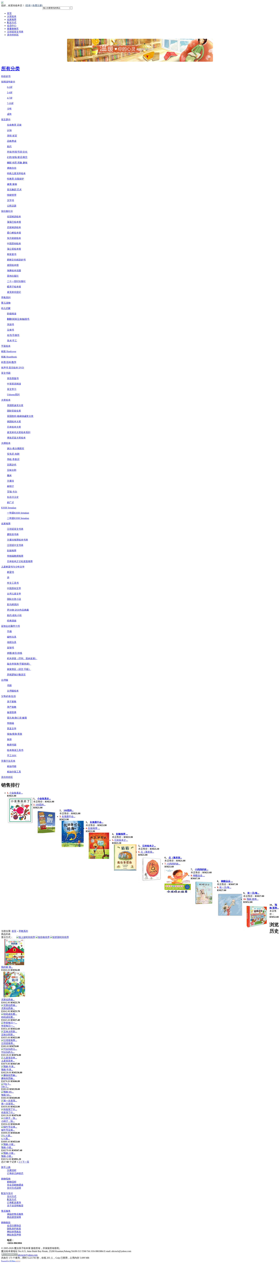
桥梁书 (10, 572)
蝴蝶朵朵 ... (199, 875)
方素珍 (10, 481)
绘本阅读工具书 (15, 750)
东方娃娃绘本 (14, 238)
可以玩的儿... (8, 1052)
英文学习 (11, 389)
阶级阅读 (11, 313)
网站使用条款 (14, 1231)
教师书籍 (11, 745)
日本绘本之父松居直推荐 (20, 561)
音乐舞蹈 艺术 (14, 189)
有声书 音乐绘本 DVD (12, 367)
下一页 (25, 1162)
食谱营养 (11, 712)
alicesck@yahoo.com (27, 1255)
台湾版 (4, 680)
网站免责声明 (14, 1235)
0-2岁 (9, 87)
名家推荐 (11, 19)
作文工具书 (13, 583)
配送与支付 (7, 1193)
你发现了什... (8, 1112)
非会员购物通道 (15, 1185)
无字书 (10, 200)
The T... (4, 1086)
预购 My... (6, 1095)
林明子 (10, 486)
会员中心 (11, 25)
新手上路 (5, 1167)
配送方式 (11, 22)
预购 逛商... (252, 899)
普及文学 (11, 728)
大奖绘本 (11, 16)
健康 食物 (12, 184)
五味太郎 (11, 470)
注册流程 (11, 1170)
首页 (9, 13)
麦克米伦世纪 (14, 292)
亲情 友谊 (12, 135)
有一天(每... (225, 887)
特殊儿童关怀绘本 (16, 173)
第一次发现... (8, 1103)
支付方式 (11, 1196)
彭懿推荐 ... (94, 828)
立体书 (10, 330)
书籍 (9, 685)
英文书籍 (5, 373)
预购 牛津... (7, 1069)
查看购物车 (13, 28)
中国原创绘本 (14, 243)
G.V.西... (5, 1138)
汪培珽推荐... (8, 1043)
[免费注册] (37, 5)
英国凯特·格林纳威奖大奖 (20, 416)
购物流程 (11, 1182)
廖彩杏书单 (13, 534)
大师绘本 (5, 443)
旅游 (9, 739)
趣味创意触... (8, 1078)
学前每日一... (8, 1026)
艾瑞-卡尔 (12, 491)
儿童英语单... (8, 1061)
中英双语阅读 (14, 384)
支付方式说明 (14, 1188)
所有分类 (10, 68)
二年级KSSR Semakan (18, 518)
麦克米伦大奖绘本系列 (18, 432)
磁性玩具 (11, 637)
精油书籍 (11, 766)
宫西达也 (11, 464)
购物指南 (5, 1179)
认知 (9, 130)
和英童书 (11, 254)
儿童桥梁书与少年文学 (12, 567)
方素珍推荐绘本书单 (17, 540)
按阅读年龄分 (8, 81)
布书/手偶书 (13, 335)
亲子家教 (11, 701)
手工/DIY (11, 755)
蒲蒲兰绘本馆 (14, 222)
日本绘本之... (121, 840)
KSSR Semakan (8, 507)
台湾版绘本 (13, 691)
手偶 (9, 631)
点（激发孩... (147, 852)
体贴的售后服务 (15, 1214)
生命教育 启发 (14, 125)
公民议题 (11, 206)
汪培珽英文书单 (15, 31)
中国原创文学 (14, 588)
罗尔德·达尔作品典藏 (18, 610)
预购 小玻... (7, 1147)
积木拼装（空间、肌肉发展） (22, 658)
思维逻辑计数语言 (16, 674)
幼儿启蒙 (5, 308)
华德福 (10, 723)
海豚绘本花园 (14, 270)
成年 (9, 114)
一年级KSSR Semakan (18, 513)
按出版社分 (7, 211)
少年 (9, 108)
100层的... (41, 804)
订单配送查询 (14, 1202)
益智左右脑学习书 (10, 626)
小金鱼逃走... (16, 793)
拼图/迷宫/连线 (14, 653)
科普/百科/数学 (8, 362)
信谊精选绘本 (14, 216)
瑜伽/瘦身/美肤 (14, 734)
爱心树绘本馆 (14, 233)
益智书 (10, 647)
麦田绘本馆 (13, 265)
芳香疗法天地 (8, 761)
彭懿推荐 (11, 550)
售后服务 (5, 1211)
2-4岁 (9, 92)
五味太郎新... (8, 1034)
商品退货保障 (14, 1217)
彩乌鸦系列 (13, 604)
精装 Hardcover (8, 351)
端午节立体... (8, 1130)
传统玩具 (11, 642)
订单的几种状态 (15, 1173)
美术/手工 (12, 340)
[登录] (28, 5)
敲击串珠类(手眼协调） (19, 664)
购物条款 (5, 1222)
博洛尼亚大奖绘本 (16, 437)
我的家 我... (7, 967)
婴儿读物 (5, 303)
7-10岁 (10, 103)
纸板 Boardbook (9, 357)
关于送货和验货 (15, 1205)
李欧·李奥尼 (13, 459)
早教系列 (5, 297)
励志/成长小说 (14, 615)
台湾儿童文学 (14, 593)
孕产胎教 (11, 707)
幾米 (9, 475)
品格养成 (11, 141)
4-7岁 (9, 98)
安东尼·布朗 (13, 454)
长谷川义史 (13, 497)
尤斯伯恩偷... (8, 999)
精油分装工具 (14, 771)
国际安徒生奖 (14, 411)
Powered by (10, 1261)
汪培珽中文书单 (15, 545)
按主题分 (5, 119)
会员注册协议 (14, 1225)
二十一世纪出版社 (16, 281)
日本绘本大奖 (14, 427)
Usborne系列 (13, 394)
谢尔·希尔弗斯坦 (15, 448)
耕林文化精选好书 (16, 259)
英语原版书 (13, 378)
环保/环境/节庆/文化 (17, 152)
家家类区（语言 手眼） (19, 669)
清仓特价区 (13, 35)
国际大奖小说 (14, 599)
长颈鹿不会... (68, 816)
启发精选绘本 (14, 227)
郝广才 (10, 502)
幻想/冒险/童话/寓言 (17, 157)
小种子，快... (8, 1121)
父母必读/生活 (8, 696)
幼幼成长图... (8, 1017)
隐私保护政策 (14, 1228)
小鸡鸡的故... (173, 863)
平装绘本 (5, 346)
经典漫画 (11, 620)
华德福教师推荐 (15, 556)
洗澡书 (10, 324)
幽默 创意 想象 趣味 (17, 162)
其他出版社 (13, 276)
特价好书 (5, 76)
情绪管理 (11, 195)
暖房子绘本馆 (14, 286)
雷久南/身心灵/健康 (17, 718)
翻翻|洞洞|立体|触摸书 (18, 319)
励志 (9, 146)
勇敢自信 (11, 168)
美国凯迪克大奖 (15, 405)
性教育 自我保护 (15, 179)
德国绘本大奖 (14, 421)
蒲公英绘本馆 (14, 249)
